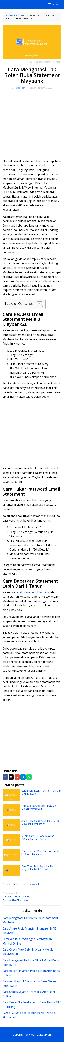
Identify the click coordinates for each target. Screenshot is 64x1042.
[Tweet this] (11, 777)
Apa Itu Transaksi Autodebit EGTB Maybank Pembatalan (40, 822)
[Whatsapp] (29, 777)
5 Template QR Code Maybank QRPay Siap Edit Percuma (38, 837)
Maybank (34, 884)
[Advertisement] (32, 126)
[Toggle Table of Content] (38, 304)
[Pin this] (17, 777)
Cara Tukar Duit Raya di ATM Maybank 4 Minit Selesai (37, 867)
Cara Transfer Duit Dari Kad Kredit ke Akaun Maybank (40, 852)
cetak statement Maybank (32, 592)
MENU (56, 4)
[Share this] (5, 777)
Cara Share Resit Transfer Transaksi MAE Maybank (41, 792)
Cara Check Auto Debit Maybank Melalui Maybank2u (39, 807)
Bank (15, 884)
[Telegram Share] (23, 777)
